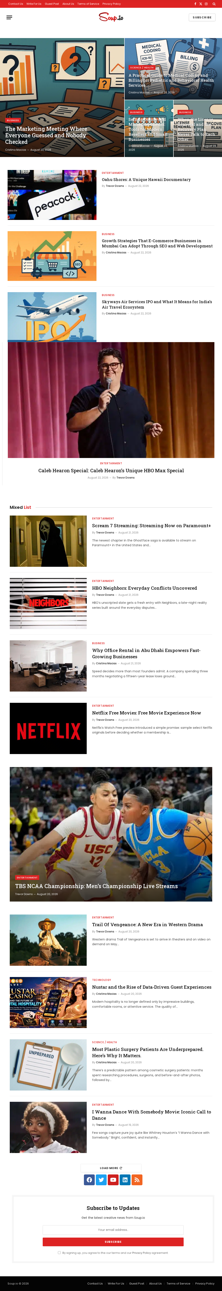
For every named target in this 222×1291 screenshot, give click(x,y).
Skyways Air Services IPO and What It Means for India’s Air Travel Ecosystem (157, 304)
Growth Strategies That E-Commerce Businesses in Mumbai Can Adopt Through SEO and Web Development (157, 243)
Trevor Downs (115, 186)
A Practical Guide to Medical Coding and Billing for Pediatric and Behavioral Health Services (171, 80)
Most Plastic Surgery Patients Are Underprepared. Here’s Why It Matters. (148, 1052)
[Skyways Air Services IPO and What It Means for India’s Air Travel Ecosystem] (52, 317)
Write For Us (33, 4)
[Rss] (137, 1179)
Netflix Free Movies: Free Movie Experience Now (146, 713)
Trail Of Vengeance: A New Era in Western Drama (147, 924)
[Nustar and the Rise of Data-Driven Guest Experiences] (48, 1002)
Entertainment (113, 173)
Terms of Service (88, 4)
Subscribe (202, 17)
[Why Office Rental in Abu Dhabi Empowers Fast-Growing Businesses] (48, 666)
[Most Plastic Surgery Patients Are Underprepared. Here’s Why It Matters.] (48, 1065)
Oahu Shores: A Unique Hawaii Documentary (146, 179)
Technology (101, 980)
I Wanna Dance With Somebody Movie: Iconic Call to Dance (151, 1115)
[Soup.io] (111, 17)
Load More (109, 1168)
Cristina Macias (15, 150)
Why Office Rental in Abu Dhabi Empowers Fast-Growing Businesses (146, 653)
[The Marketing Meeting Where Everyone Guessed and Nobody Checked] (62, 97)
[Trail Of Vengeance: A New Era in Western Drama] (48, 940)
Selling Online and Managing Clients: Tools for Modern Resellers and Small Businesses (148, 129)
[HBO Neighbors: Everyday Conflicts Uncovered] (48, 603)
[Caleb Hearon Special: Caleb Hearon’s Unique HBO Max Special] (111, 400)
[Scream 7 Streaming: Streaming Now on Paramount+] (48, 541)
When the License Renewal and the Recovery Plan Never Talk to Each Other (196, 129)
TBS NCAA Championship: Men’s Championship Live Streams (96, 886)
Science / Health (141, 67)
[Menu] (9, 17)
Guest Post (52, 4)
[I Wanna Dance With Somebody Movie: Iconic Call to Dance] (48, 1127)
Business (13, 120)
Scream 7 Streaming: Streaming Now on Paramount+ (151, 525)
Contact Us (15, 4)
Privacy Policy (112, 4)
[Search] (213, 4)
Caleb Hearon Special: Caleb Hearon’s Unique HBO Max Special (111, 470)
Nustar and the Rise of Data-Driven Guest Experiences (151, 987)
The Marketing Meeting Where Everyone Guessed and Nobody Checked (46, 135)
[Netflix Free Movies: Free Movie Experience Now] (48, 728)
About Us (68, 4)
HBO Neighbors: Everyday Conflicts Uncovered (144, 588)
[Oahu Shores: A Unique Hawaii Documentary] (52, 195)
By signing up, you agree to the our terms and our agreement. (115, 1253)
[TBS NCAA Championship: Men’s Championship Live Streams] (111, 834)
